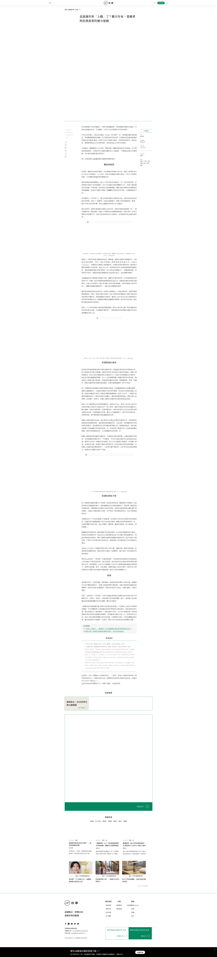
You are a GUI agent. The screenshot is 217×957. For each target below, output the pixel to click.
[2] (83, 683)
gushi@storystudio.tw (78, 933)
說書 (132, 912)
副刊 (132, 916)
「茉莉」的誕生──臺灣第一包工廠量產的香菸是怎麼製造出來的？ (108, 629)
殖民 (141, 165)
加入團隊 (108, 916)
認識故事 (108, 905)
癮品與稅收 (68, 130)
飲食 (149, 161)
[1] (83, 675)
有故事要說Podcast (133, 905)
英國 (141, 161)
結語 (67, 137)
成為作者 (108, 912)
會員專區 (119, 905)
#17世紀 (98, 821)
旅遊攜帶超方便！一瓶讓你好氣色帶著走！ (107, 880)
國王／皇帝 (146, 163)
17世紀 (145, 161)
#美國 (110, 821)
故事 (141, 155)
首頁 (66, 9)
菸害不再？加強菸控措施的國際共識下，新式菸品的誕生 (104, 631)
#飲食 (104, 821)
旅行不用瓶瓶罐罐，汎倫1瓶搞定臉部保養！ (134, 880)
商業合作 (108, 909)
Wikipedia (111, 255)
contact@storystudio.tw (80, 931)
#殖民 (125, 821)
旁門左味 (142, 142)
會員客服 (119, 909)
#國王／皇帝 (117, 821)
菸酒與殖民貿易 (69, 132)
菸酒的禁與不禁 (69, 135)
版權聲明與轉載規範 (71, 928)
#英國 (92, 821)
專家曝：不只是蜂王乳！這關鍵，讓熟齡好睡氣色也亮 (81, 880)
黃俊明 (142, 136)
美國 (141, 163)
